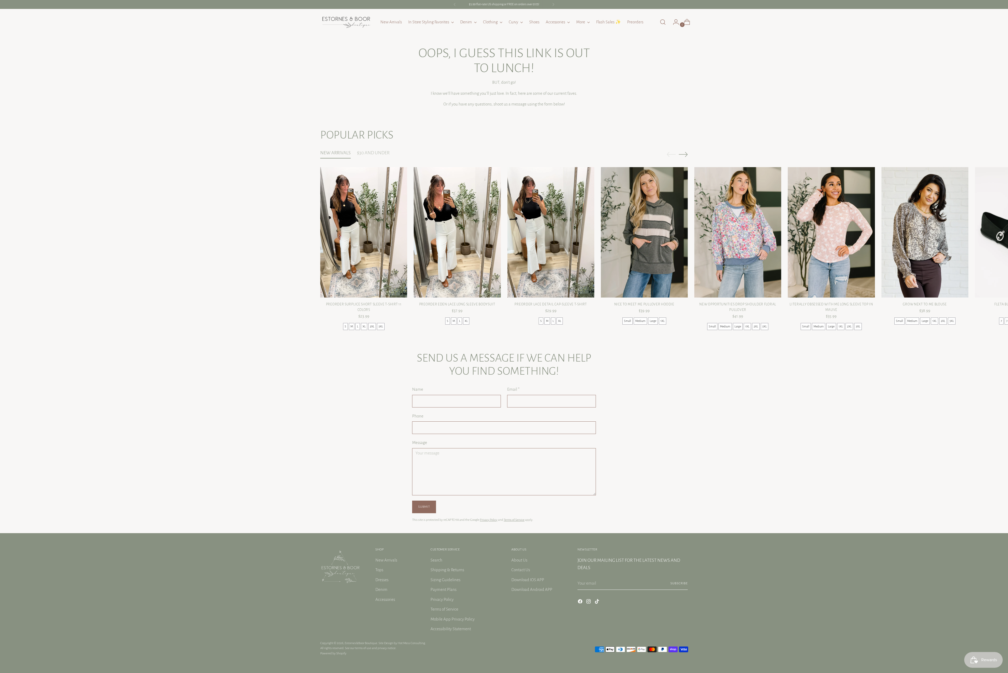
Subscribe (679, 583)
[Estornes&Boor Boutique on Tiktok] (597, 602)
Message (419, 442)
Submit (424, 506)
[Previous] (454, 4)
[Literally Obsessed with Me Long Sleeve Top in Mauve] (831, 232)
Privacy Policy (488, 520)
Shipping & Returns (447, 570)
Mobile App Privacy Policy (452, 619)
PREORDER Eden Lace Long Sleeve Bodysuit (457, 304)
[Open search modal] (663, 22)
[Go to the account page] (674, 22)
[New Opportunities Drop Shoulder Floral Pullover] (737, 232)
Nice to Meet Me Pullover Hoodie (644, 304)
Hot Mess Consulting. (412, 643)
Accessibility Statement (450, 629)
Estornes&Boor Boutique (361, 643)
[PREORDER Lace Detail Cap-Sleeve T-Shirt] (550, 232)
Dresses (381, 579)
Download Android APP (531, 589)
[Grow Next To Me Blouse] (924, 232)
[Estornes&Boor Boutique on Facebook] (581, 602)
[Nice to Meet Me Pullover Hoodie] (644, 232)
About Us (519, 560)
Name (417, 389)
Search (436, 560)
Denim (381, 589)
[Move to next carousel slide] (683, 154)
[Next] (553, 4)
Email (513, 389)
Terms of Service (514, 520)
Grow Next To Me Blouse (925, 304)
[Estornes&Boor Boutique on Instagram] (589, 602)
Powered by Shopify (333, 653)
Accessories (385, 599)
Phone (417, 416)
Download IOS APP (527, 579)
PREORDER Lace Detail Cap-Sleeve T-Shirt (550, 304)
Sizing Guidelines (445, 579)
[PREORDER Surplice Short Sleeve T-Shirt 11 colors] (363, 232)
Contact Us (520, 570)
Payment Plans (443, 589)
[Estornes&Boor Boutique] (346, 22)
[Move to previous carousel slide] (671, 154)
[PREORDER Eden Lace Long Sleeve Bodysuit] (457, 232)
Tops (379, 570)
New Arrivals (386, 560)
